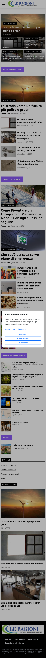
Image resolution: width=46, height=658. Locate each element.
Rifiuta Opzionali (23, 338)
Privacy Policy (21, 329)
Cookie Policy (10, 329)
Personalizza (23, 334)
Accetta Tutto (23, 343)
